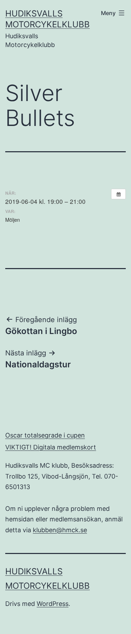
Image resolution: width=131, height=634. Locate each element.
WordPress (52, 603)
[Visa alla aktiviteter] (118, 194)
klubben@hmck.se (60, 530)
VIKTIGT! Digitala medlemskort (50, 447)
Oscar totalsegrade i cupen (45, 435)
